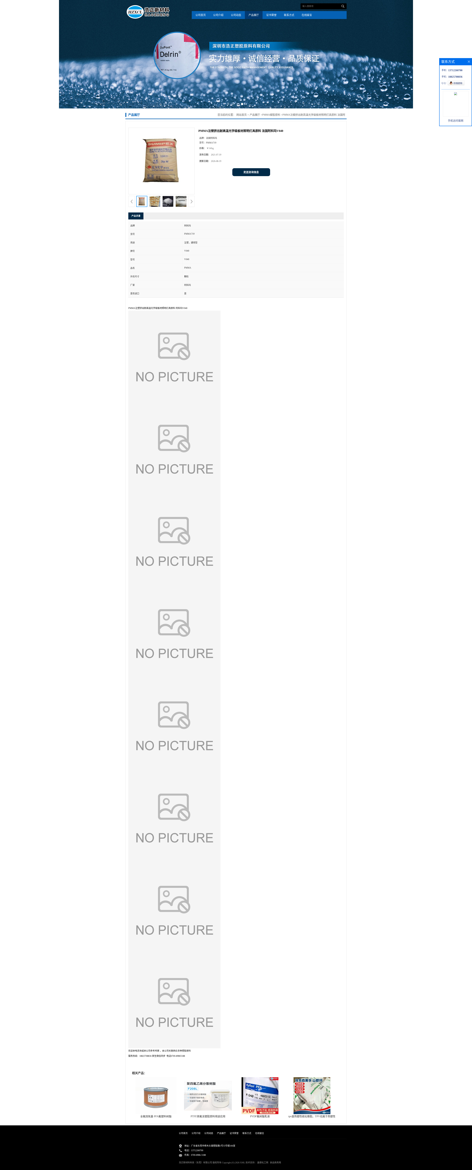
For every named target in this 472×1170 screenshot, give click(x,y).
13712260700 (197, 1150)
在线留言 (307, 15)
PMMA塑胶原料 (271, 114)
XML (242, 1162)
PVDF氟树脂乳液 (260, 1116)
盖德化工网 (262, 1162)
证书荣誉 (271, 15)
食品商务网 (275, 1162)
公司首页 (200, 15)
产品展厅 (254, 15)
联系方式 (289, 15)
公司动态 (236, 15)
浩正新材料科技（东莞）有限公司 (195, 1162)
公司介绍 (218, 15)
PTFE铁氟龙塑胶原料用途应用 (208, 1116)
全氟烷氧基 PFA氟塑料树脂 (155, 1116)
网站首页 (241, 114)
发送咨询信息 (251, 172)
